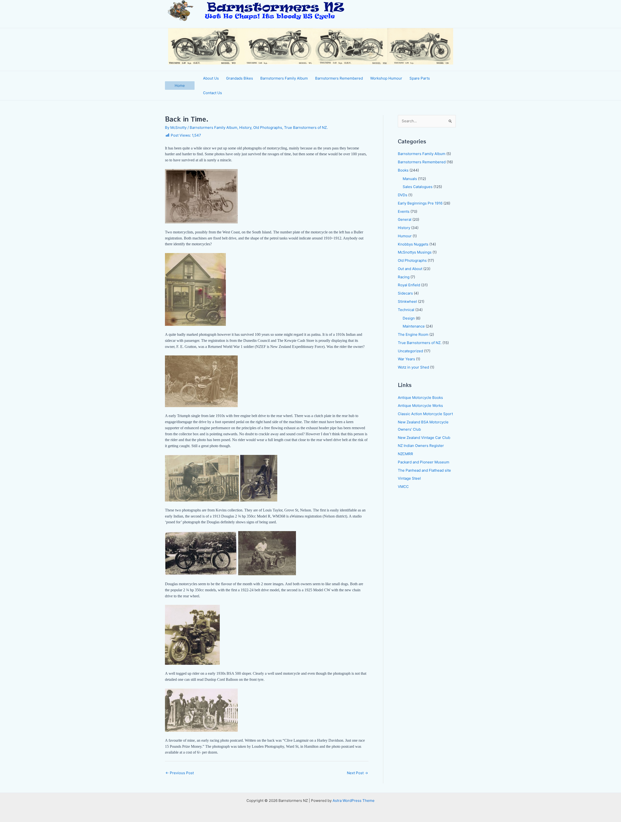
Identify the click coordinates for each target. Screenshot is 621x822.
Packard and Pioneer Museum (423, 462)
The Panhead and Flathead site (424, 470)
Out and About (410, 268)
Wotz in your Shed (413, 367)
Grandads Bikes (239, 78)
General (404, 219)
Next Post (357, 773)
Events (403, 211)
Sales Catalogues (418, 186)
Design (409, 318)
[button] (180, 85)
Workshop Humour (386, 78)
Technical (406, 309)
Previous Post (179, 773)
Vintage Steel (409, 478)
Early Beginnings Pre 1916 (420, 203)
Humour (405, 236)
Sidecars (405, 293)
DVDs (402, 195)
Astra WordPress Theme (354, 800)
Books (403, 170)
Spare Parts (419, 78)
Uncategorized (410, 351)
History (245, 127)
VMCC (403, 486)
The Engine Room (413, 334)
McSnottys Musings (415, 252)
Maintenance (414, 326)
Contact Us (212, 92)
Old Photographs (267, 127)
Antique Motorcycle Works (420, 405)
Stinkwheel (407, 301)
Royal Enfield (409, 285)
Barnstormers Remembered (339, 78)
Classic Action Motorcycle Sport (425, 413)
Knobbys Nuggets (413, 244)
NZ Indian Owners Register (421, 445)
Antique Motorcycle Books (420, 397)
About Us (211, 78)
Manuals (410, 178)
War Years (406, 359)
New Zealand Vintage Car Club (424, 437)
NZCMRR (405, 454)
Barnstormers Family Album (284, 78)
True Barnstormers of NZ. (306, 127)
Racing (403, 277)
